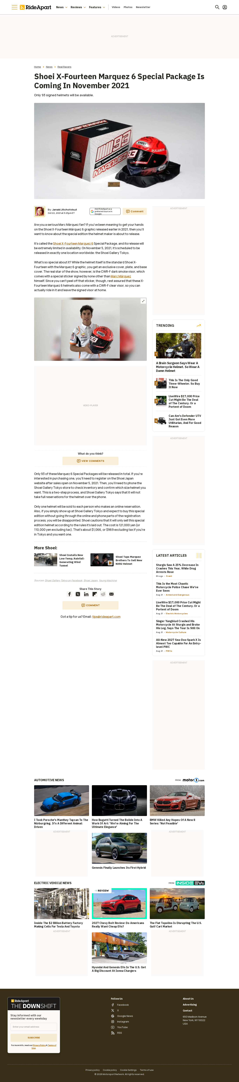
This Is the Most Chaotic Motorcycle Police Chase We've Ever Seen (177, 587)
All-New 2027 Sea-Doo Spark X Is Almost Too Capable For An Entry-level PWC (178, 643)
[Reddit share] (103, 594)
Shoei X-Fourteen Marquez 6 (73, 243)
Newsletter (143, 7)
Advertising (190, 1004)
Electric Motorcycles (177, 613)
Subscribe (34, 1037)
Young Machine (108, 580)
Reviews (76, 7)
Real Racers (64, 66)
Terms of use (147, 1070)
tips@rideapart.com (106, 617)
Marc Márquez (121, 276)
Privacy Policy (39, 1045)
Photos (128, 7)
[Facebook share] (69, 594)
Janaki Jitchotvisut (64, 209)
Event (169, 576)
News (60, 7)
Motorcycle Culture (176, 632)
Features (95, 7)
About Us (188, 998)
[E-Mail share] (111, 594)
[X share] (78, 594)
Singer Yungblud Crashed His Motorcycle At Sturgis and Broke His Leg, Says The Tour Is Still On (178, 624)
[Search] (217, 7)
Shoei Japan (90, 580)
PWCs (169, 651)
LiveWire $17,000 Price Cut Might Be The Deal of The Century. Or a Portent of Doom (178, 606)
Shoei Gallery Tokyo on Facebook (63, 580)
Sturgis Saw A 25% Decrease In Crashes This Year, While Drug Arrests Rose (177, 568)
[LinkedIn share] (86, 594)
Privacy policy (93, 1070)
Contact (187, 1010)
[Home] (36, 7)
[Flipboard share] (95, 594)
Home (37, 66)
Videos (116, 7)
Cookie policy (110, 1070)
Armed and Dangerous (177, 594)
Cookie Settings (128, 1070)
